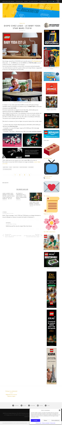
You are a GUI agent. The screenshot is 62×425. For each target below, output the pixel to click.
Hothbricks (47, 178)
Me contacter (47, 196)
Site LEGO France (48, 158)
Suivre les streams (48, 176)
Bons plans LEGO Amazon (8, 1)
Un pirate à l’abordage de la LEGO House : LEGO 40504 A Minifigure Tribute (21, 196)
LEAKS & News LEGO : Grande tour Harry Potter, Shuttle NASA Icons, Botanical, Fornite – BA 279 (9, 196)
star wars (31, 167)
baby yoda (5, 167)
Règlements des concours (11, 394)
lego (10, 167)
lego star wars (23, 167)
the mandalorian (7, 169)
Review (25, 1)
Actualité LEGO (19, 1)
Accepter (35, 420)
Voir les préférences (55, 420)
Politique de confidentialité (11, 391)
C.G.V (11, 392)
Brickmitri (5, 182)
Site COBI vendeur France (49, 231)
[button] (59, 410)
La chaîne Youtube (33, 1)
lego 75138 (15, 167)
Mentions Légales (11, 396)
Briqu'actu (22, 23)
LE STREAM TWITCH (43, 1)
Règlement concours (48, 213)
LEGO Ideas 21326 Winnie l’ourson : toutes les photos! (35, 203)
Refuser (45, 420)
